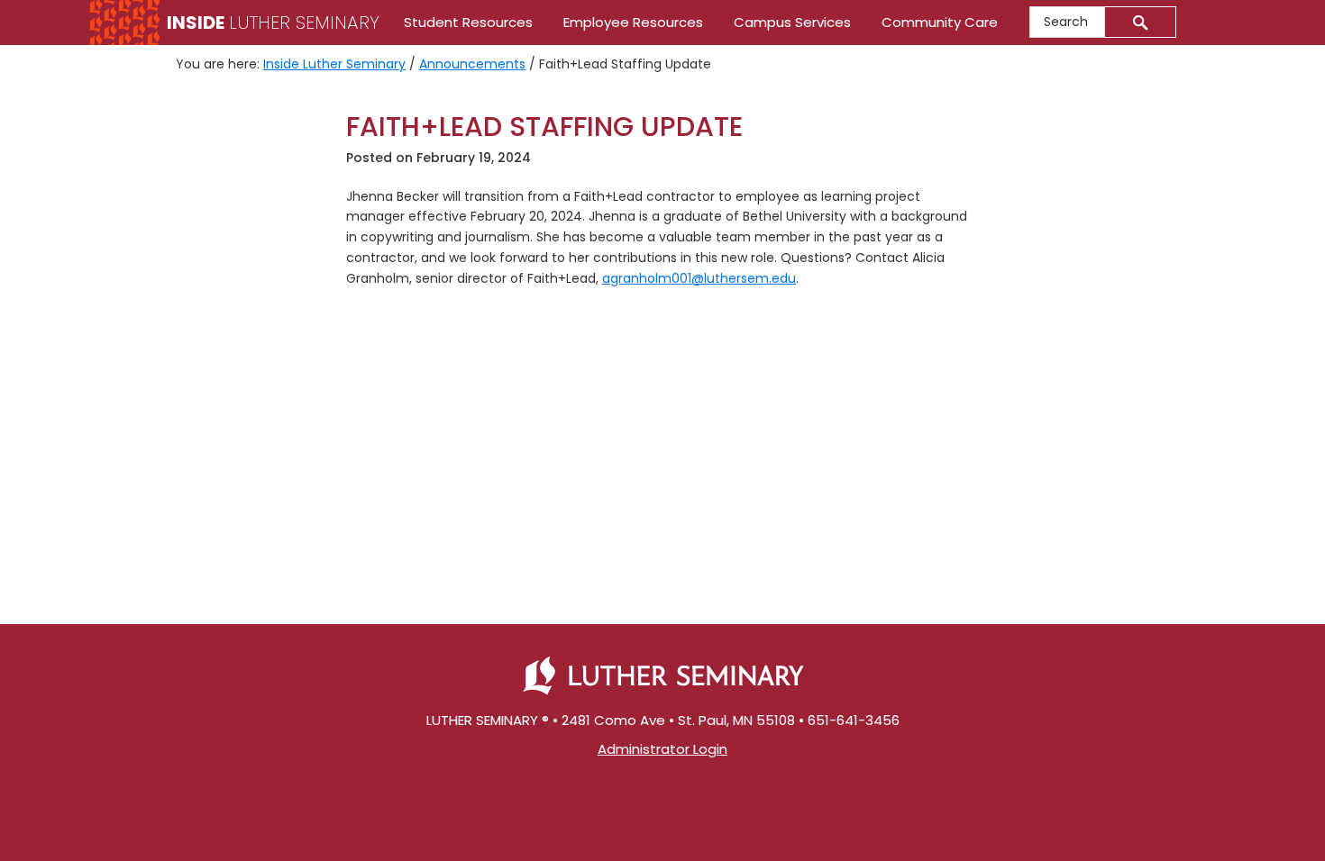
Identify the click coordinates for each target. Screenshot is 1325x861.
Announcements (472, 64)
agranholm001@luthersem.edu (699, 278)
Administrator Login (662, 748)
